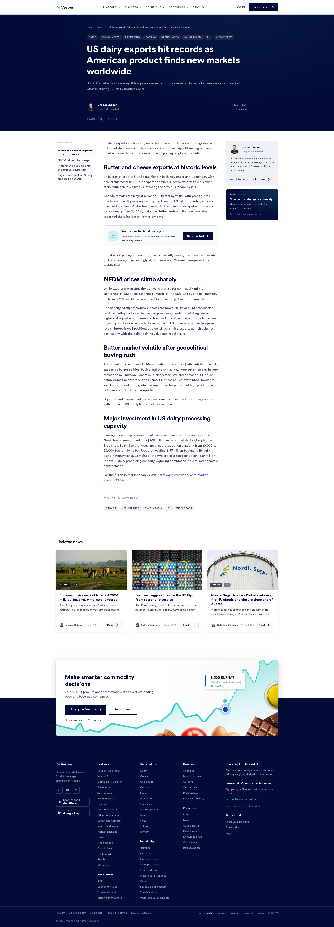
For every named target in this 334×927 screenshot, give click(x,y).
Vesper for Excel (107, 887)
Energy (144, 832)
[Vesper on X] (76, 790)
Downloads (190, 831)
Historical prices (107, 809)
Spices (144, 826)
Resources (177, 7)
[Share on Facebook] (116, 119)
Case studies (191, 826)
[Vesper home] (64, 7)
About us (188, 771)
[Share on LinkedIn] (101, 119)
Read (110, 625)
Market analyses (107, 832)
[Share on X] (109, 119)
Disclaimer (95, 913)
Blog (186, 814)
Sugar (143, 793)
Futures (102, 804)
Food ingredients (150, 809)
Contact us (190, 787)
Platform (110, 7)
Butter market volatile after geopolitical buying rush (74, 167)
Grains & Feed (110, 37)
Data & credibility (193, 798)
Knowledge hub (192, 837)
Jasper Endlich (107, 105)
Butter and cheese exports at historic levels (75, 152)
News (100, 27)
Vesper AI (103, 776)
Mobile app (104, 865)
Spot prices (104, 793)
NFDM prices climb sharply (74, 160)
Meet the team (192, 776)
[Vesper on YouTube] (67, 790)
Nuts (143, 821)
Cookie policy (77, 913)
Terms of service (116, 913)
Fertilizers (146, 804)
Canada (150, 37)
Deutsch (221, 913)
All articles (259, 179)
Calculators (190, 842)
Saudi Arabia (193, 37)
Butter (108, 364)
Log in (240, 7)
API (99, 881)
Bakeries (145, 848)
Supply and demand (109, 821)
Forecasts (103, 787)
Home (90, 27)
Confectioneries (150, 859)
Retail (143, 881)
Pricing (198, 7)
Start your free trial (84, 709)
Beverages (146, 798)
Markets (131, 7)
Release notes (192, 848)
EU (208, 37)
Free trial (261, 7)
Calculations (104, 848)
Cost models (105, 843)
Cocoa (144, 787)
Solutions (153, 7)
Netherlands (170, 37)
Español (248, 913)
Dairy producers (150, 864)
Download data (106, 892)
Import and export (108, 826)
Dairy (92, 37)
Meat (143, 815)
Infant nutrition (149, 870)
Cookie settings (141, 913)
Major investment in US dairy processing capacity (75, 177)
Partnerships (190, 793)
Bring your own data (109, 898)
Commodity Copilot (109, 782)
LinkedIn (240, 179)
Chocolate (146, 853)
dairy (111, 143)
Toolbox (102, 859)
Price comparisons (108, 815)
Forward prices (106, 798)
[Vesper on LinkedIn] (59, 790)
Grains (144, 776)
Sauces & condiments (153, 887)
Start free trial (195, 236)
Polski (260, 913)
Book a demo (122, 709)
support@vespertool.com (242, 799)
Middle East (224, 37)
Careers (188, 782)
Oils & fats (146, 782)
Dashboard (104, 854)
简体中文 (273, 913)
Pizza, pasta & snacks (153, 876)
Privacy (60, 913)
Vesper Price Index (108, 771)
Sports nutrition (149, 892)
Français (235, 913)
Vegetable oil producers (155, 898)
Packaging (132, 37)
